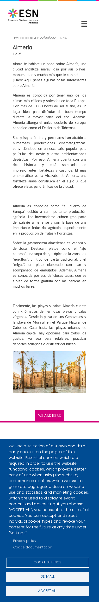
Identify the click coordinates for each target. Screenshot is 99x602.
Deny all (48, 576)
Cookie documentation (32, 547)
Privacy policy (24, 541)
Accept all (47, 590)
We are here (49, 415)
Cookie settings (47, 562)
